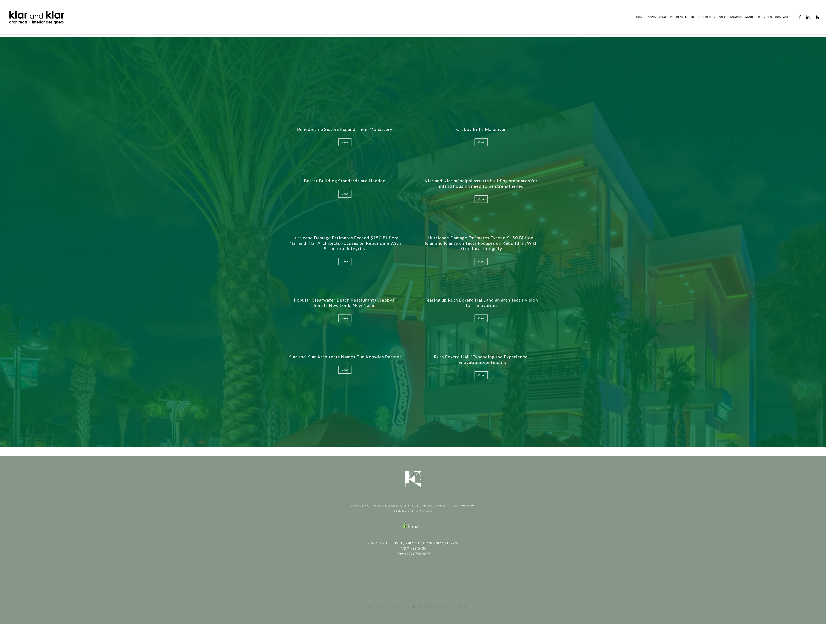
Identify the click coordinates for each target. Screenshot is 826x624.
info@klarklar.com (435, 505)
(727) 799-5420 (463, 505)
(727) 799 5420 (413, 548)
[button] (344, 142)
